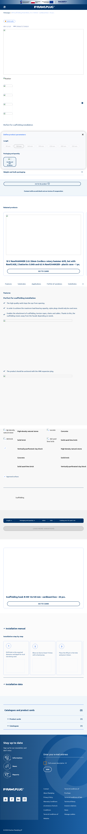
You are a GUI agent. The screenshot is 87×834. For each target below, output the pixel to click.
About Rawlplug (49, 793)
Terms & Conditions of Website (51, 816)
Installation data (14, 684)
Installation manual (15, 628)
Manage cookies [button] (69, 814)
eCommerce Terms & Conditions (50, 808)
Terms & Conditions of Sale (73, 797)
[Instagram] (24, 799)
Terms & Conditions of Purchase (71, 791)
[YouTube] (5, 799)
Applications (36, 284)
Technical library (69, 801)
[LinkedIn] (18, 799)
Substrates (22, 284)
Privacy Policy (48, 797)
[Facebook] (12, 799)
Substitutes (72, 284)
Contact (46, 789)
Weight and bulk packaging (14, 172)
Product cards (46, 719)
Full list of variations (54, 284)
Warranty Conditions (50, 801)
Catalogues (46, 726)
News (66, 810)
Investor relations (70, 806)
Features (8, 284)
